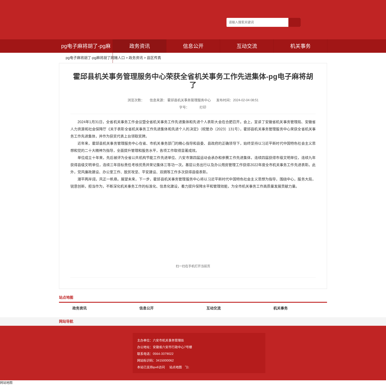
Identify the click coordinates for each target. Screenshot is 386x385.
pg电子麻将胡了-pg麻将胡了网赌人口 (86, 52)
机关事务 (300, 46)
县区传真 (154, 58)
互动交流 (247, 46)
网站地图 (6, 382)
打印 (202, 107)
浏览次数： (136, 100)
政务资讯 (139, 46)
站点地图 (175, 367)
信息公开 (193, 46)
